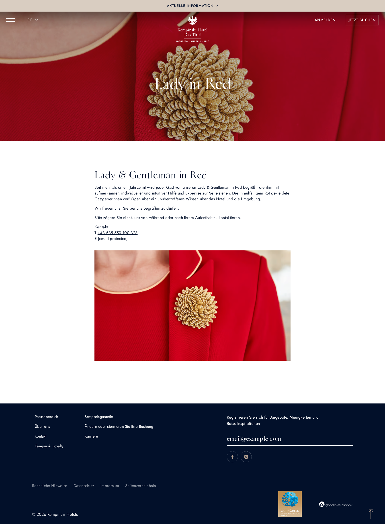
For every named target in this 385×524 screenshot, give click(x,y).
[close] (217, 6)
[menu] (11, 20)
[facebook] (232, 456)
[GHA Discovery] (336, 504)
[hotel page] (192, 20)
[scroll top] (370, 513)
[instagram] (246, 456)
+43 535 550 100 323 (118, 233)
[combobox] (33, 20)
